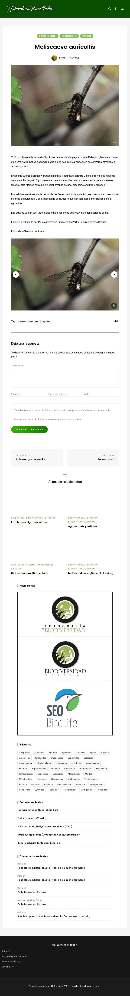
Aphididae (67, 752)
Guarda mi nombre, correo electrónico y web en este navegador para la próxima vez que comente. (63, 410)
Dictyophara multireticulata (29, 573)
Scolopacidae (96, 784)
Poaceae (35, 784)
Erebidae (23, 768)
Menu (122, 9)
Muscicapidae (25, 779)
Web (86, 394)
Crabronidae (61, 763)
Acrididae (39, 752)
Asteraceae (24, 757)
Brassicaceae (57, 757)
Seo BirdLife (8, 966)
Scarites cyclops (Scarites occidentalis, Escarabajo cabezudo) (53, 916)
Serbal (62, 57)
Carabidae (88, 757)
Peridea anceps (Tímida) (31, 818)
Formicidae (69, 768)
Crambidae (76, 763)
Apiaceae (80, 752)
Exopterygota (19, 565)
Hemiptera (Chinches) (41, 565)
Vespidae (102, 789)
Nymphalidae (57, 779)
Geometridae (85, 768)
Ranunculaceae (64, 784)
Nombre (16, 394)
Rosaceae (80, 784)
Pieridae (23, 784)
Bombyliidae (40, 757)
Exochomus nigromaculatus (29, 522)
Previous (16, 274)
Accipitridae (24, 752)
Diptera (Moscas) (47, 36)
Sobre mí (6, 951)
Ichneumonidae (26, 773)
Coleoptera (18, 518)
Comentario (17, 365)
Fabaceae (55, 768)
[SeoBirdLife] (65, 708)
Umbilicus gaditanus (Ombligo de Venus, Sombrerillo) (48, 834)
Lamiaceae (43, 773)
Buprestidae (73, 757)
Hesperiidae (101, 768)
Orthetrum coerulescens (31, 892)
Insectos (86, 36)
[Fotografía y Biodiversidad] (65, 614)
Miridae (88, 773)
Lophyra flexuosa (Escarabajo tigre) (38, 810)
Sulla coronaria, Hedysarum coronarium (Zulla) (44, 826)
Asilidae (105, 752)
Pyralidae (48, 784)
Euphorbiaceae (39, 768)
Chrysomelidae (44, 763)
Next (114, 274)
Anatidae (53, 752)
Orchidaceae (74, 779)
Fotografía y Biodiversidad (14, 956)
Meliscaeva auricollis (29, 321)
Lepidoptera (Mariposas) (82, 522)
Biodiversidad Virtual (12, 961)
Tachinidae (53, 789)
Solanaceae (24, 789)
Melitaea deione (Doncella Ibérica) (90, 573)
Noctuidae (42, 779)
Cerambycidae (25, 763)
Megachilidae (74, 773)
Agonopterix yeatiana (82, 526)
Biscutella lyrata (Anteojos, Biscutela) (39, 843)
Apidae (93, 752)
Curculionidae (92, 763)
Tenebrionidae (69, 789)
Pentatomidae (91, 779)
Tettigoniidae (87, 789)
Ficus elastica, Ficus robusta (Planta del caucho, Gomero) (51, 867)
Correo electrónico (58, 394)
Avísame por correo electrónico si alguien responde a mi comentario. (47, 419)
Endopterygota (69, 36)
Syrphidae (46, 321)
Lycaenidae (58, 773)
